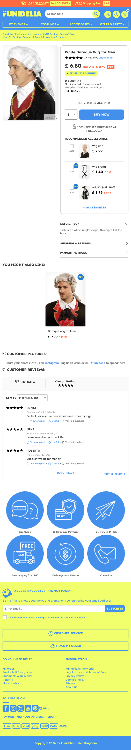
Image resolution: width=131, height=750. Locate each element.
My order (8, 668)
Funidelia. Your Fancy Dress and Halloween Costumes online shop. (22, 13)
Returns (8, 679)
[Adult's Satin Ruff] (84, 192)
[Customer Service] (116, 14)
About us (71, 687)
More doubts (11, 683)
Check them (106, 57)
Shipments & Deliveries (18, 676)
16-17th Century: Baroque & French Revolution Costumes (35, 37)
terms (67, 617)
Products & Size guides (17, 672)
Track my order (68, 645)
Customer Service (68, 633)
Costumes (48, 24)
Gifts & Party (111, 24)
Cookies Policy (75, 679)
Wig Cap (97, 146)
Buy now (102, 114)
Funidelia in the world (80, 668)
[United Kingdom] (6, 708)
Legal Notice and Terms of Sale (86, 672)
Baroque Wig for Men (62, 331)
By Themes (17, 24)
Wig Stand (99, 166)
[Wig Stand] (84, 172)
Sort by (11, 397)
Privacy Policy (75, 676)
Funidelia (8, 34)
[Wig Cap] (84, 151)
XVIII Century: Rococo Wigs (58, 34)
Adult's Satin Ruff (103, 187)
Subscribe (115, 608)
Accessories (80, 24)
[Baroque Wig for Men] (65, 299)
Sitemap (71, 683)
